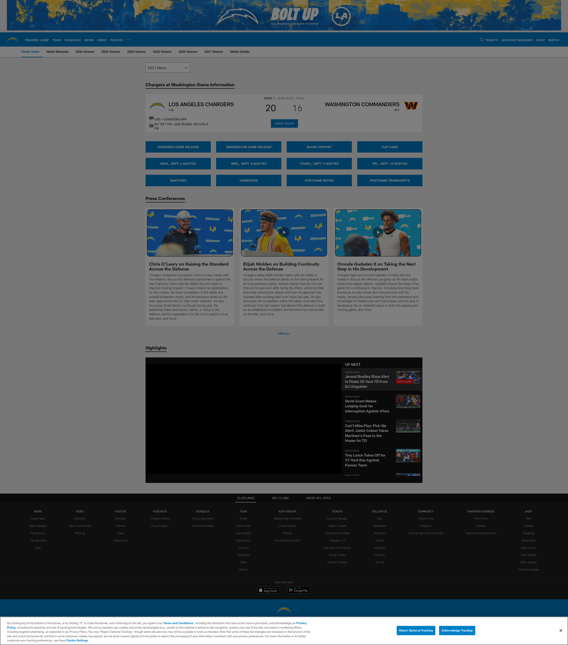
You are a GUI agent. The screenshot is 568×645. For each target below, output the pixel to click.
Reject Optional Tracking (416, 630)
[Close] (561, 630)
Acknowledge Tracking (457, 630)
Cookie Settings (77, 640)
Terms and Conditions (178, 623)
